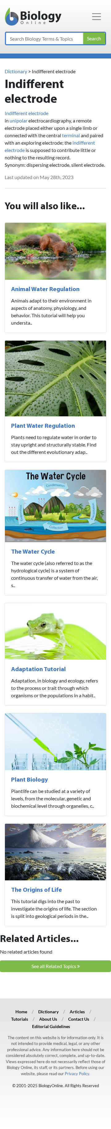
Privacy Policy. (77, 1073)
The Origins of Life (36, 890)
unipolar (18, 120)
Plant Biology (29, 780)
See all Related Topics (54, 966)
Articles (77, 1011)
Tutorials (19, 1019)
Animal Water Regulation (45, 289)
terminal (71, 135)
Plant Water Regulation (43, 426)
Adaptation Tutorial (38, 670)
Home (21, 1011)
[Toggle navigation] (96, 17)
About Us (48, 1019)
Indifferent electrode (26, 113)
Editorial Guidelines (51, 1026)
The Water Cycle (33, 552)
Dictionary (16, 71)
